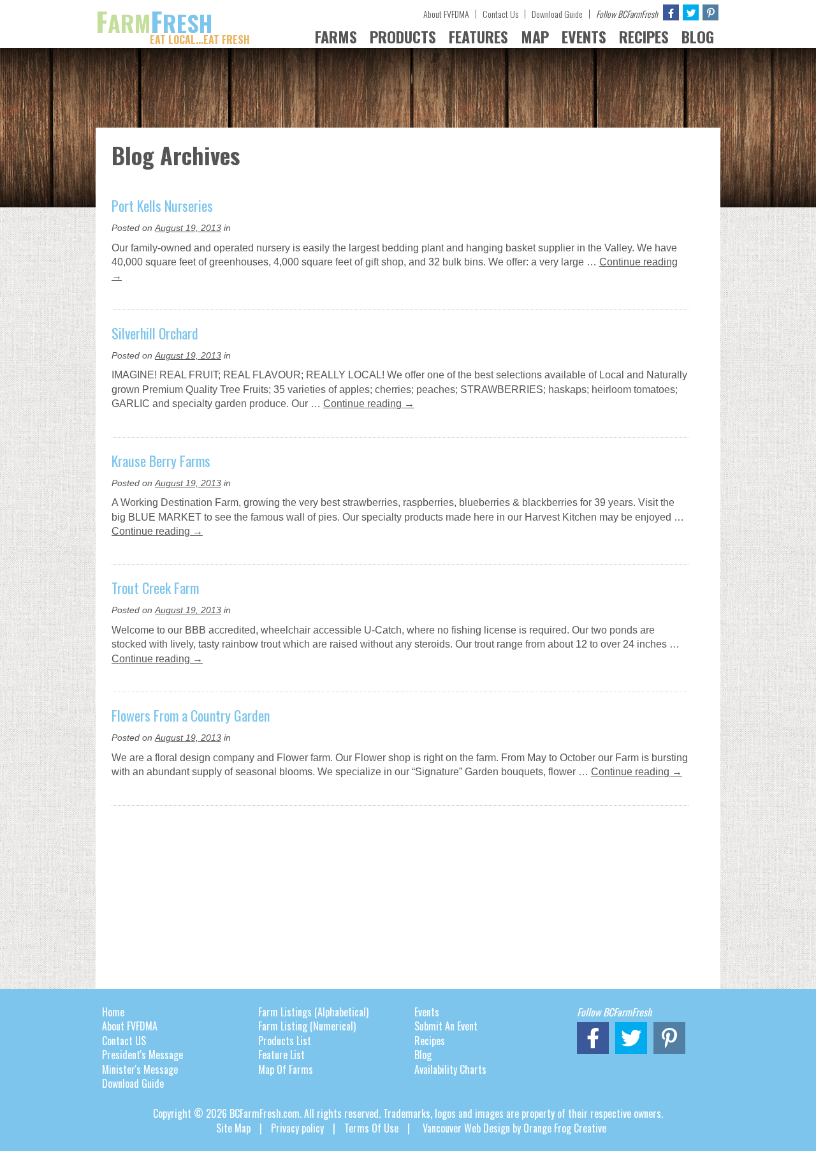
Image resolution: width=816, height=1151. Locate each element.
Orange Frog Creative (564, 1128)
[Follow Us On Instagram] (710, 12)
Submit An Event (445, 1026)
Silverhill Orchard (155, 333)
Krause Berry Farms (161, 460)
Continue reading (368, 403)
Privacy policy (297, 1128)
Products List (284, 1040)
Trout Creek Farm (155, 587)
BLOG (697, 36)
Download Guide (557, 13)
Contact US (124, 1040)
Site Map (233, 1128)
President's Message (142, 1054)
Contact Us (500, 13)
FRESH (173, 23)
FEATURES (478, 36)
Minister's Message (140, 1069)
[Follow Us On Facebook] (671, 12)
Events (426, 1012)
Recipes (429, 1040)
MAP (535, 36)
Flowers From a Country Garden (191, 715)
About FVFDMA (446, 13)
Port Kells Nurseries (162, 205)
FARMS (336, 36)
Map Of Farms (285, 1069)
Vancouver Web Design (466, 1128)
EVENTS (584, 36)
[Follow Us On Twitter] (691, 12)
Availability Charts (450, 1069)
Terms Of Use (371, 1128)
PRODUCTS (403, 36)
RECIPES (644, 36)
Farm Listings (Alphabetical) (313, 1012)
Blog (423, 1054)
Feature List (281, 1054)
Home (113, 1012)
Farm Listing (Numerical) (307, 1026)
